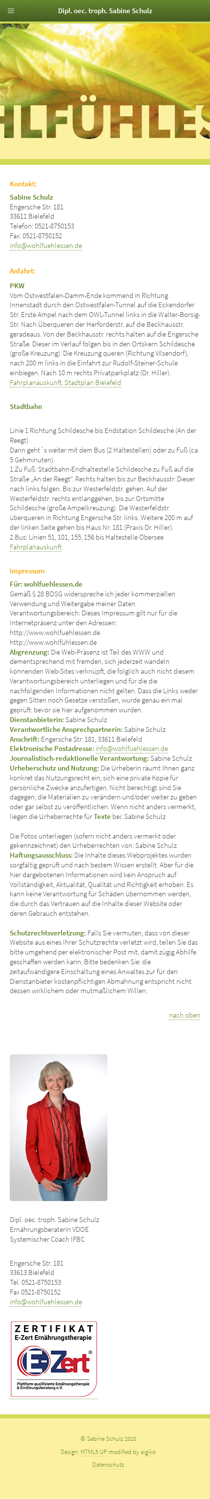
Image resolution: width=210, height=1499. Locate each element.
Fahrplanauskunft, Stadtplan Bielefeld (65, 382)
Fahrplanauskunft (36, 547)
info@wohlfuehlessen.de (46, 245)
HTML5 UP (94, 1452)
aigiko (148, 1452)
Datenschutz (108, 1464)
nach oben (184, 1015)
